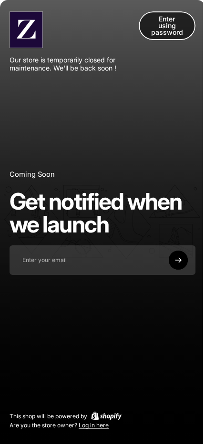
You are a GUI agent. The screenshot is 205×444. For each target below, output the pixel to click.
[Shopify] (106, 416)
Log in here (94, 425)
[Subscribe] (178, 260)
